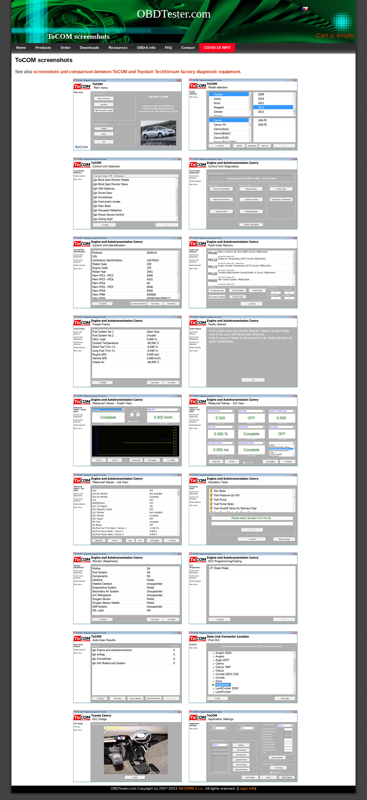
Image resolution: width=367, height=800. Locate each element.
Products (43, 48)
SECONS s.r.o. (191, 788)
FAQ (168, 48)
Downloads (89, 48)
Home (21, 48)
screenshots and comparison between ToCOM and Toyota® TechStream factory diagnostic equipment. (137, 71)
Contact (188, 48)
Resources (118, 48)
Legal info (246, 788)
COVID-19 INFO (217, 48)
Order (66, 48)
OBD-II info (146, 48)
